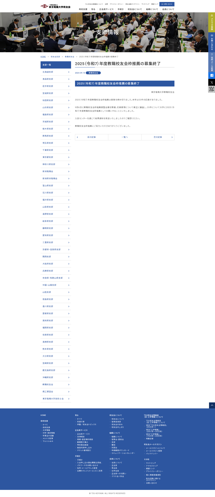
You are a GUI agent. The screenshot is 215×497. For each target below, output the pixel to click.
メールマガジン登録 (154, 451)
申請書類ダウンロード (120, 450)
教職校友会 (48, 384)
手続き (79, 460)
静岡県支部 (48, 228)
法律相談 (81, 437)
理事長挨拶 (116, 422)
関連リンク (154, 4)
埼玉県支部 (48, 143)
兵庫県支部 (48, 271)
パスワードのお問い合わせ (87, 465)
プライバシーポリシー (117, 4)
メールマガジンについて (155, 448)
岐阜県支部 (48, 221)
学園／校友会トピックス (86, 424)
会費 (106, 4)
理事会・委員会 (118, 439)
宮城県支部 (48, 93)
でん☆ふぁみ (48, 441)
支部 (113, 442)
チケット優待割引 (84, 450)
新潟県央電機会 (50, 178)
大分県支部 (48, 356)
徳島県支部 (48, 299)
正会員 (114, 465)
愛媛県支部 (48, 313)
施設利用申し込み (84, 448)
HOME (43, 57)
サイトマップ (145, 4)
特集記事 (150, 439)
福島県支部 (48, 114)
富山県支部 (48, 185)
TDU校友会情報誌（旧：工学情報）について (155, 421)
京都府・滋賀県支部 (52, 249)
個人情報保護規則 (153, 475)
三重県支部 (48, 242)
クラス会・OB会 (118, 476)
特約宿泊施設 (82, 445)
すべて (45, 425)
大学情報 (46, 430)
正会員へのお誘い (119, 473)
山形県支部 (48, 107)
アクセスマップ (152, 466)
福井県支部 (48, 200)
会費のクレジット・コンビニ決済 (89, 471)
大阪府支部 (48, 264)
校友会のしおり (118, 427)
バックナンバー (152, 454)
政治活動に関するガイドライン (153, 479)
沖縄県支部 (48, 377)
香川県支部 (48, 306)
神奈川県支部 (49, 164)
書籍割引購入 (82, 442)
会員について (117, 462)
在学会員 (115, 471)
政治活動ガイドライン (132, 4)
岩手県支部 (48, 86)
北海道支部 (48, 72)
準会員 (114, 468)
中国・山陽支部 (49, 285)
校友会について (118, 419)
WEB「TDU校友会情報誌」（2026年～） (156, 426)
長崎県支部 (48, 342)
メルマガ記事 (48, 438)
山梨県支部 (48, 207)
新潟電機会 (48, 171)
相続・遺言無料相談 (85, 439)
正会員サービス (83, 434)
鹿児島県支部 (49, 370)
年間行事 (81, 422)
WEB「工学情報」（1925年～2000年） (154, 435)
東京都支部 (48, 157)
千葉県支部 (48, 150)
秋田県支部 (48, 100)
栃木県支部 (48, 129)
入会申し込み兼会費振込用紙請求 (91, 462)
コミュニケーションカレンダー (123, 453)
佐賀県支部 (48, 335)
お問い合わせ (168, 4)
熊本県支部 (48, 349)
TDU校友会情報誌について (94, 4)
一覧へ (125, 137)
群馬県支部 (48, 136)
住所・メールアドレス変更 (87, 468)
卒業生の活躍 (48, 436)
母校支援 (46, 427)
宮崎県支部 (48, 363)
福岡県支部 (48, 328)
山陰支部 (47, 292)
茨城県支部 (48, 122)
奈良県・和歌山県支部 (53, 278)
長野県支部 (48, 214)
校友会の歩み (117, 424)
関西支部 (47, 256)
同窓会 (114, 448)
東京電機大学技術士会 (53, 399)
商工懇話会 (48, 391)
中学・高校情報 (49, 433)
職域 (113, 445)
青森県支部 (48, 79)
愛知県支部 (48, 235)
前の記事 (91, 137)
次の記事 (158, 137)
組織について (117, 437)
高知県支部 (48, 320)
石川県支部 (48, 193)
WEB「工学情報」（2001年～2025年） (154, 430)
